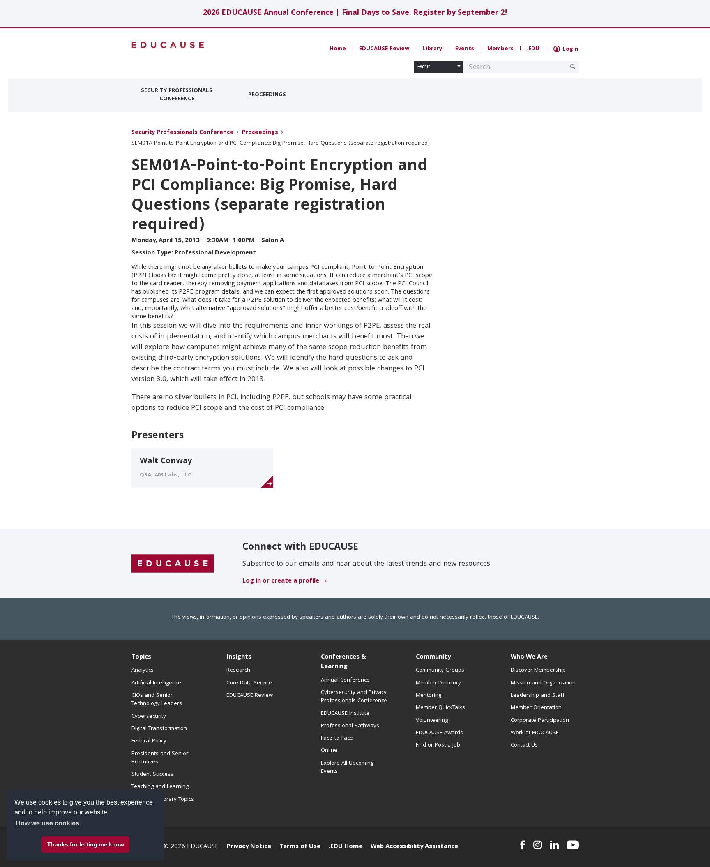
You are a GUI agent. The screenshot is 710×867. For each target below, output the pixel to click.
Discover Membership (538, 670)
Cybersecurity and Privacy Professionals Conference (354, 696)
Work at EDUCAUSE (535, 733)
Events (464, 48)
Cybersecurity (148, 716)
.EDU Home (345, 847)
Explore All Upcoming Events (347, 767)
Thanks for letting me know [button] (85, 844)
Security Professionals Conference (176, 95)
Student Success (152, 774)
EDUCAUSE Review (384, 48)
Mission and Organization (543, 683)
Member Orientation (536, 707)
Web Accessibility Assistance (414, 847)
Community (433, 657)
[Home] (168, 45)
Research (238, 670)
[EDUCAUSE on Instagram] (537, 845)
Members (500, 48)
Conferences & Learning (343, 662)
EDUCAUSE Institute (345, 713)
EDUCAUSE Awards (439, 733)
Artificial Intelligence (156, 683)
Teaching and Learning (160, 786)
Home (338, 48)
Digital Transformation (159, 728)
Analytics (142, 670)
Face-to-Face (337, 738)
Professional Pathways (350, 726)
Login (570, 49)
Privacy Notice (249, 847)
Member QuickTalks (440, 707)
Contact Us (524, 745)
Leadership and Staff (538, 695)
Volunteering (432, 720)
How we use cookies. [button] (48, 823)
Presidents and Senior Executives (159, 758)
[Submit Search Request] (572, 66)
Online (329, 750)
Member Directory (438, 683)
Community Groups (440, 670)
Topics (141, 657)
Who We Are (529, 657)
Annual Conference (345, 680)
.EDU (533, 48)
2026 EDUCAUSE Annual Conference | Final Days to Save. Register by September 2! (355, 13)
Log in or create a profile (280, 581)
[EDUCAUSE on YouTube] (573, 845)
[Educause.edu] (172, 563)
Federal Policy (148, 741)
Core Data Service (249, 683)
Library (432, 48)
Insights (238, 657)
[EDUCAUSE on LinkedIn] (554, 845)
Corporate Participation (540, 720)
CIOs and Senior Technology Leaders (156, 699)
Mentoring (428, 695)
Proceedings (267, 94)
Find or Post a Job (438, 745)
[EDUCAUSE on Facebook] (522, 845)
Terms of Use (299, 847)
